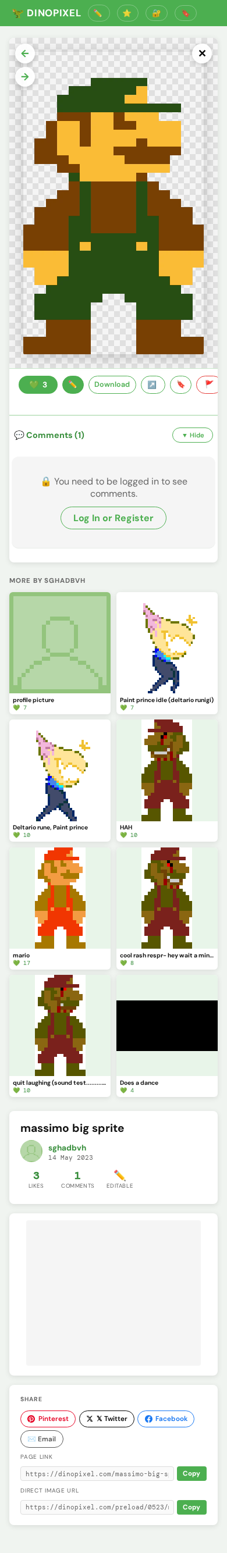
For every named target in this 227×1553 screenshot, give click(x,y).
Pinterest (53, 1418)
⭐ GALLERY (128, 13)
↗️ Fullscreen (153, 385)
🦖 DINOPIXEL (46, 12)
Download (112, 384)
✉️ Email (41, 1439)
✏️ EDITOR (99, 13)
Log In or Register (113, 518)
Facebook (171, 1418)
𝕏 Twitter (112, 1418)
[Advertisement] (113, 1293)
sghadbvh (67, 1148)
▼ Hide (193, 435)
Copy (191, 1473)
